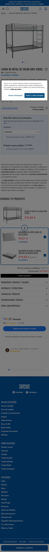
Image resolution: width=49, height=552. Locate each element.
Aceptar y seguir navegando (34, 95)
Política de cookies (15, 89)
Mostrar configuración (16, 95)
